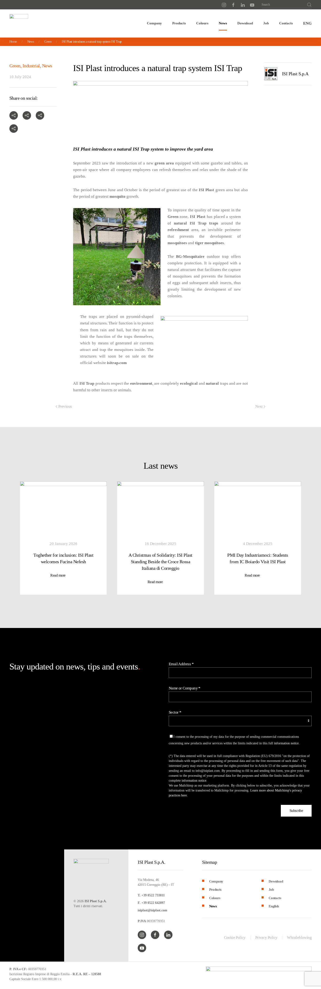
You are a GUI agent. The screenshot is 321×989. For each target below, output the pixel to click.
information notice (286, 743)
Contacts (286, 23)
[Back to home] (18, 23)
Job (271, 889)
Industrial (31, 65)
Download (245, 23)
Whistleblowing (299, 937)
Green (14, 65)
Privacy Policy (266, 937)
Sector (175, 712)
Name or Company (184, 688)
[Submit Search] (309, 4)
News (223, 23)
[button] (307, 23)
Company (216, 881)
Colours (202, 23)
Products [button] (179, 23)
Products (215, 889)
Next (259, 406)
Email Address (181, 664)
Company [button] (154, 23)
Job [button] (266, 23)
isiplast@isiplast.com (152, 910)
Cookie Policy (235, 937)
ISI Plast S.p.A (295, 73)
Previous (65, 406)
